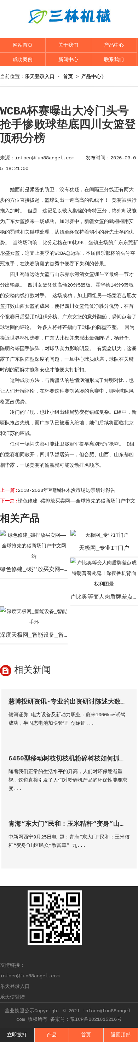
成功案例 (23, 60)
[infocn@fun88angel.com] (69, 29)
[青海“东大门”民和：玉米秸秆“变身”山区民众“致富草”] (124, 855)
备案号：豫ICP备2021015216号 (86, 1019)
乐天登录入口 (15, 986)
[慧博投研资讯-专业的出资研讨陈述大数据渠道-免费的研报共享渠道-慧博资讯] (124, 733)
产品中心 (114, 45)
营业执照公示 (19, 1011)
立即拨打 (17, 1035)
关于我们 (68, 45)
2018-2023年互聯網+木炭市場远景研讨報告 (66, 490)
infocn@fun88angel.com (44, 158)
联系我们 (114, 60)
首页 (68, 77)
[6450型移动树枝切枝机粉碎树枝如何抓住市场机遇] (124, 799)
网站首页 (23, 45)
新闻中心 (68, 60)
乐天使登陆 (12, 997)
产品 (52, 1035)
